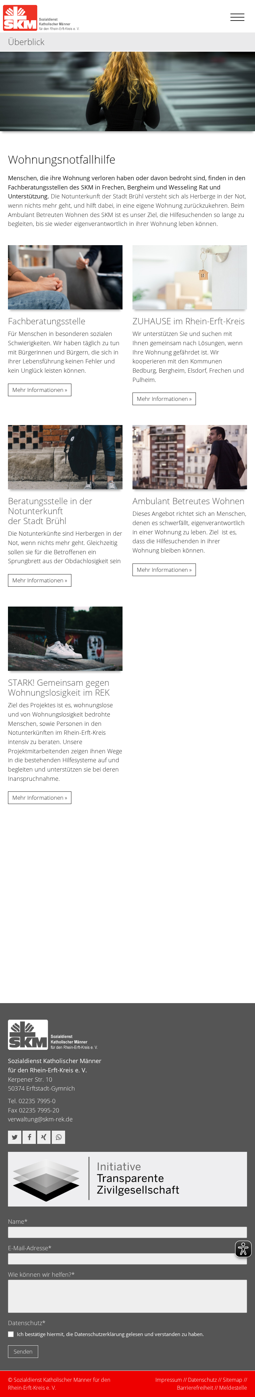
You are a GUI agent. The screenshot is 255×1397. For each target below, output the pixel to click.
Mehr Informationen (37, 390)
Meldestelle (233, 1387)
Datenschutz (202, 1379)
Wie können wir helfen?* (41, 1274)
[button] (14, 1137)
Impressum (168, 1379)
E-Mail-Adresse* (29, 1248)
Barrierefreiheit (195, 1387)
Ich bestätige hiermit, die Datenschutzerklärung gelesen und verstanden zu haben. (110, 1334)
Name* (18, 1221)
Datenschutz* (26, 1323)
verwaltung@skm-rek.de (40, 1119)
